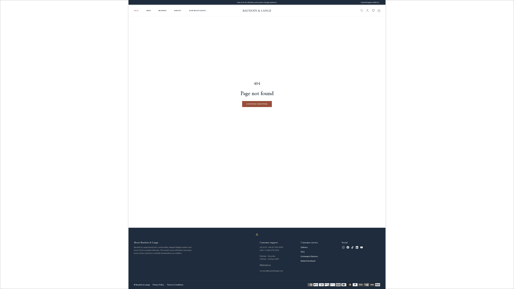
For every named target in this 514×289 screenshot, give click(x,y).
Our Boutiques (197, 10)
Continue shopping (257, 104)
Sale (136, 10)
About (177, 10)
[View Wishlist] (373, 10)
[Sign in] (367, 10)
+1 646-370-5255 (271, 250)
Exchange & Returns (309, 256)
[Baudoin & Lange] (257, 11)
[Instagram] (343, 247)
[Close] (392, 4)
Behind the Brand (308, 261)
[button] (378, 10)
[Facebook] (347, 247)
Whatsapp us (265, 265)
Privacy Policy (158, 285)
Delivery (304, 247)
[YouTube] (361, 247)
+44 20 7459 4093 (275, 247)
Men (148, 10)
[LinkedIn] (357, 247)
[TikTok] (352, 247)
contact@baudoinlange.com (271, 271)
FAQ (303, 252)
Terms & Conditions (175, 285)
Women (162, 10)
